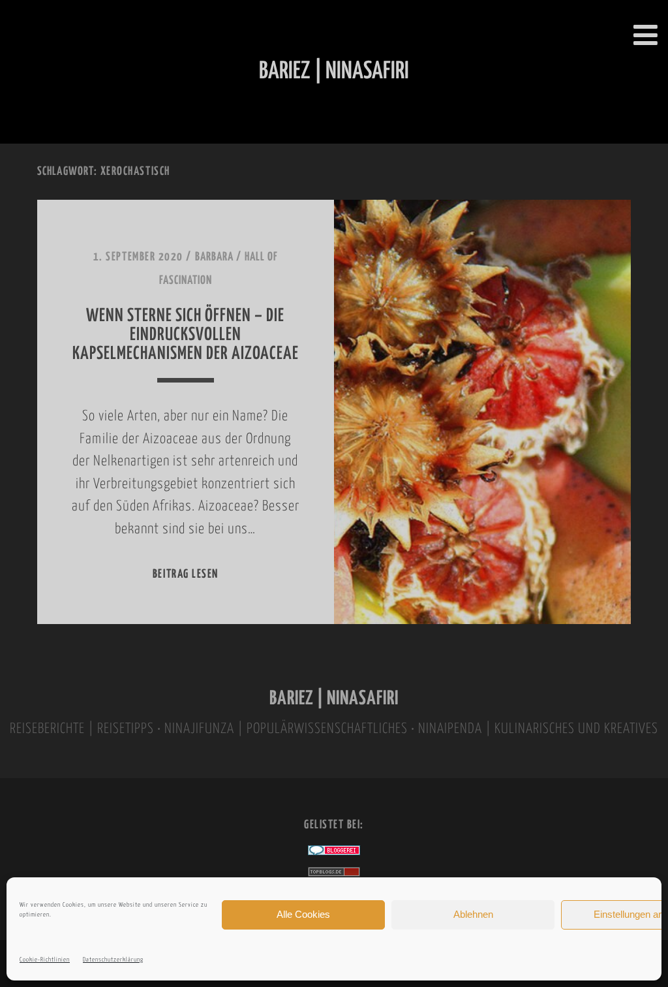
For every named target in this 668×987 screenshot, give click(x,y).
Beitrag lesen (186, 574)
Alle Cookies (303, 914)
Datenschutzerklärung (113, 960)
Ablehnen (473, 914)
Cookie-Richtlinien (45, 960)
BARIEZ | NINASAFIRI (334, 698)
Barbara (214, 257)
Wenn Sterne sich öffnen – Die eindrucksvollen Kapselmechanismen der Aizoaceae (185, 335)
